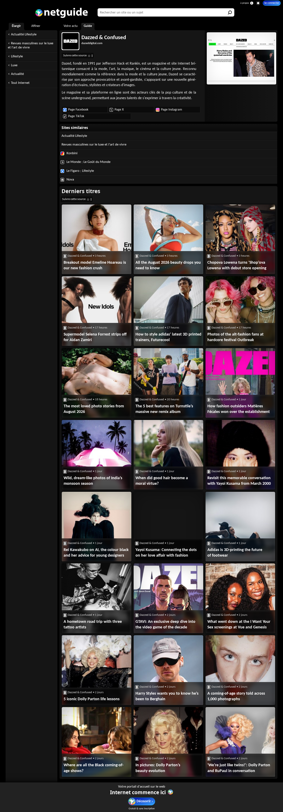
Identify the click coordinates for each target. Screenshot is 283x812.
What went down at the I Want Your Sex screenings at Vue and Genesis (238, 624)
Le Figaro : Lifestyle (80, 171)
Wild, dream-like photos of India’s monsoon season (93, 481)
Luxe (14, 65)
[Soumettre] (230, 12)
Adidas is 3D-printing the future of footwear (234, 553)
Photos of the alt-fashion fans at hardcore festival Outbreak (235, 337)
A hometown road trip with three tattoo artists (93, 624)
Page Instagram (171, 109)
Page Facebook (78, 109)
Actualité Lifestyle (23, 34)
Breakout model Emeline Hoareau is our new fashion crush (95, 265)
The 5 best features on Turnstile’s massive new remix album (164, 409)
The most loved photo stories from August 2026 (94, 409)
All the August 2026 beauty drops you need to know (168, 265)
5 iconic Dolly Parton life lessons (92, 699)
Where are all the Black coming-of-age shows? (93, 768)
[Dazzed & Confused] (241, 58)
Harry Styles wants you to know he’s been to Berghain (166, 696)
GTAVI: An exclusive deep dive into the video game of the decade (165, 624)
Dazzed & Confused (103, 38)
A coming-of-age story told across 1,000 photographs (236, 696)
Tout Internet (20, 83)
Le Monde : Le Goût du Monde (88, 162)
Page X (119, 109)
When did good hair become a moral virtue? (161, 481)
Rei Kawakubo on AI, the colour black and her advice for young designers (96, 553)
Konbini (71, 153)
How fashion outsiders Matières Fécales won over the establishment (238, 409)
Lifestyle (17, 56)
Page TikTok (76, 116)
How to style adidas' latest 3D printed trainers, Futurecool (168, 337)
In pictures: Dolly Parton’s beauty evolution (157, 768)
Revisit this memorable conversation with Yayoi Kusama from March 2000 (239, 481)
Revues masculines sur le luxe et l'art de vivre (30, 45)
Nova (70, 179)
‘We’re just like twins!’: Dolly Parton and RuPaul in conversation (238, 768)
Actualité (17, 74)
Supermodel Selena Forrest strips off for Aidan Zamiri (95, 337)
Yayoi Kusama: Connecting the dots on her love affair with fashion (166, 553)
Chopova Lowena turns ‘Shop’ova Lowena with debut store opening (236, 265)
